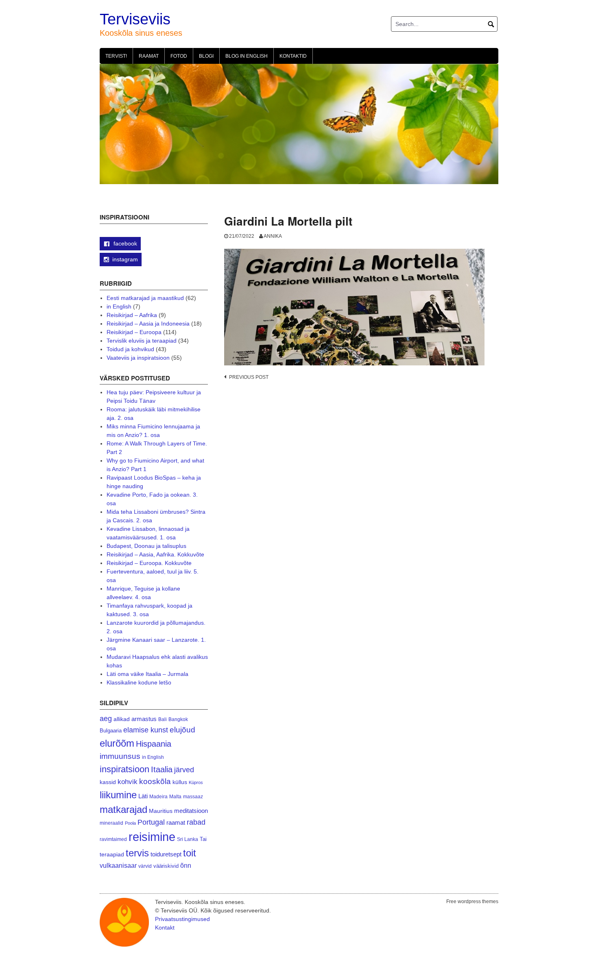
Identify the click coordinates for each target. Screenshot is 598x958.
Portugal (151, 822)
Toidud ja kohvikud (130, 349)
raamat (175, 822)
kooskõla (155, 781)
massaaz (193, 796)
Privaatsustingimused (182, 919)
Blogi (206, 56)
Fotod (178, 56)
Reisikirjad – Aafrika (132, 315)
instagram (125, 259)
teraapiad (112, 854)
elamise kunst (145, 730)
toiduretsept (166, 854)
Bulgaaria (111, 731)
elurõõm (117, 743)
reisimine (152, 836)
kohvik (127, 782)
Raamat (149, 56)
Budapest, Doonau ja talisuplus (146, 546)
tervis (137, 852)
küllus (179, 782)
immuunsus (120, 756)
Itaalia (161, 769)
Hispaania (153, 743)
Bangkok (178, 719)
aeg (106, 719)
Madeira (158, 796)
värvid (145, 866)
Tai (203, 839)
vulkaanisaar (118, 865)
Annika (273, 236)
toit (189, 853)
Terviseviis (135, 19)
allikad (121, 719)
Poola (130, 823)
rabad (196, 822)
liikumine (118, 794)
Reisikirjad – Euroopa (134, 332)
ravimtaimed (113, 839)
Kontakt (165, 927)
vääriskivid (166, 866)
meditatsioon (191, 811)
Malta (175, 796)
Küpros (196, 782)
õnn (185, 865)
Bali (162, 719)
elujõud (182, 730)
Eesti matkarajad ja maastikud (145, 298)
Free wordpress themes (472, 901)
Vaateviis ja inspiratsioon (138, 357)
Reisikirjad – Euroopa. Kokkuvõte (149, 563)
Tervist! (116, 56)
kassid (108, 782)
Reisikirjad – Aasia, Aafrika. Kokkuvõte (155, 554)
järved (184, 770)
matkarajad (123, 809)
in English (119, 306)
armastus (144, 718)
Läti (143, 796)
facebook (124, 243)
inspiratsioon (124, 769)
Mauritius (160, 811)
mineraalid (111, 823)
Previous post (248, 377)
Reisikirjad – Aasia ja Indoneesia (148, 323)
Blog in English (246, 56)
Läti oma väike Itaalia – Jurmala (147, 674)
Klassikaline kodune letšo (139, 682)
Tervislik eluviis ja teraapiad (142, 340)
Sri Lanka (187, 839)
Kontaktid (293, 56)
